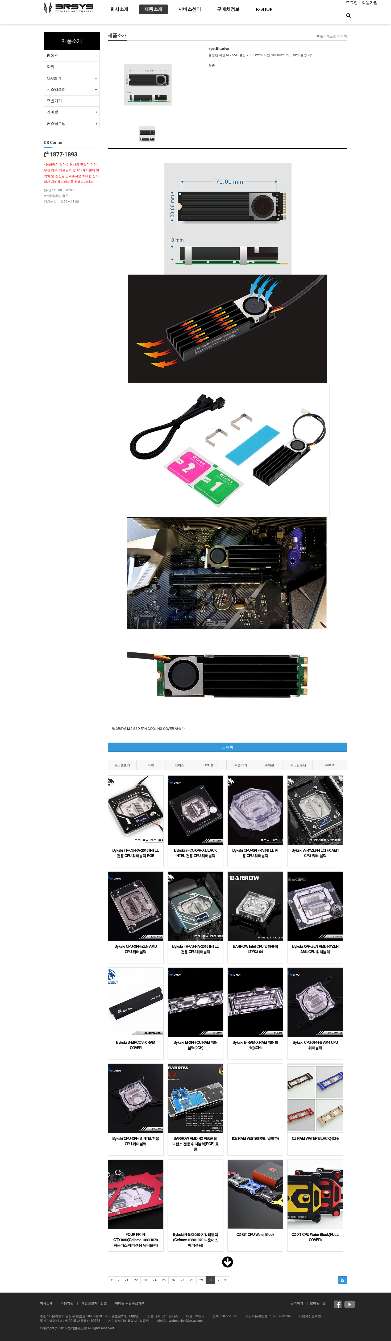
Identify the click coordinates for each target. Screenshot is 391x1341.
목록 (229, 747)
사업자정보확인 (310, 1316)
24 (154, 1280)
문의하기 (296, 1303)
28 (192, 1280)
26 (173, 1280)
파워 (151, 765)
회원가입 (370, 3)
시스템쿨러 (122, 765)
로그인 (352, 3)
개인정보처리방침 (94, 1303)
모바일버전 (318, 1303)
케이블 (269, 765)
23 (145, 1280)
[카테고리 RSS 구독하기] (342, 1280)
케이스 (179, 765)
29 (201, 1280)
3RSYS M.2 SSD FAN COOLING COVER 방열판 (150, 728)
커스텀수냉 (298, 765)
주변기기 (240, 765)
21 (126, 1280)
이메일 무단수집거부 (129, 1303)
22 (136, 1280)
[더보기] (227, 1265)
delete (329, 765)
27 (182, 1280)
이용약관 (67, 1303)
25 (164, 1280)
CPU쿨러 (210, 765)
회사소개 (46, 1303)
